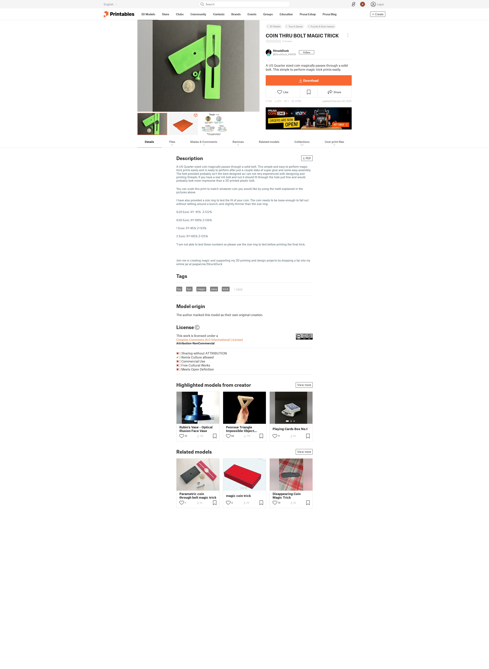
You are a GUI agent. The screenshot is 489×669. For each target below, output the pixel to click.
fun (189, 289)
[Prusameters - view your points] (362, 4)
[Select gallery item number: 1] (195, 421)
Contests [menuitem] (218, 14)
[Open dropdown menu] (348, 35)
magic (201, 289)
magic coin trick (238, 496)
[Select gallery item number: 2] (199, 421)
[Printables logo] (119, 14)
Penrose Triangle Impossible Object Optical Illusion (240, 429)
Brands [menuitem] (236, 14)
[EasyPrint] (353, 4)
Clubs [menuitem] (180, 14)
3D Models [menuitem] (148, 14)
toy (179, 289)
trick (225, 289)
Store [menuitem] (165, 14)
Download (310, 80)
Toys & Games (295, 26)
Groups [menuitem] (268, 14)
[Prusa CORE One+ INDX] (309, 118)
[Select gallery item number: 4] (248, 421)
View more (304, 385)
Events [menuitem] (252, 14)
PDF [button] (308, 158)
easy (214, 289)
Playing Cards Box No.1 (290, 429)
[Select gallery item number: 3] (244, 421)
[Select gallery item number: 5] (250, 421)
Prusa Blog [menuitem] (330, 14)
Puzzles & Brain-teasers (322, 26)
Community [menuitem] (198, 14)
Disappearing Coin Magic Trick (287, 495)
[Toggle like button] (181, 436)
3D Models (275, 26)
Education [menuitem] (286, 14)
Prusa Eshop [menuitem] (308, 14)
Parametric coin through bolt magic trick (197, 495)
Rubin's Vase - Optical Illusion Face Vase (196, 429)
